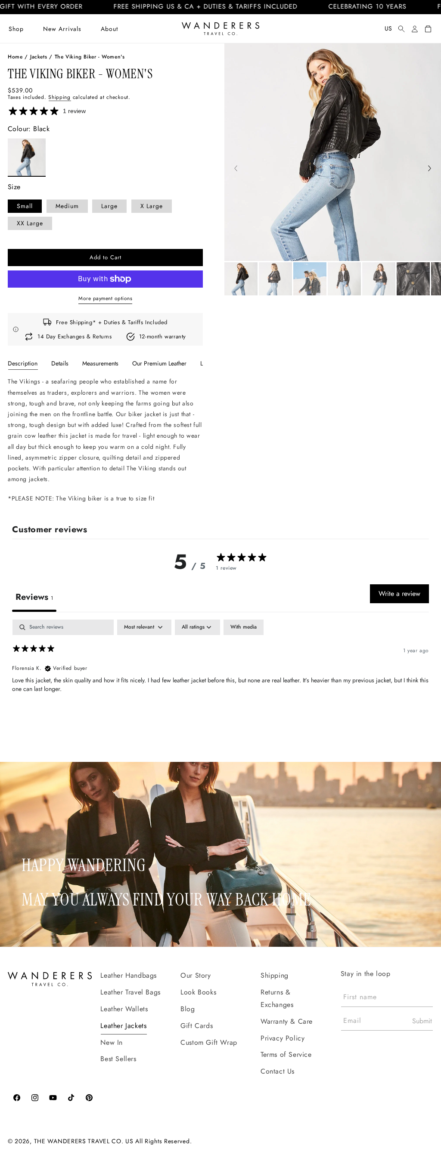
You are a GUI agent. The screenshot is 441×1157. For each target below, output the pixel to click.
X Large (151, 206)
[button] (16, 28)
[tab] (22, 363)
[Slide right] (429, 169)
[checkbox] (244, 627)
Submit (422, 1021)
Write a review (399, 593)
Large (109, 206)
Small (25, 206)
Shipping (59, 97)
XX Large (30, 223)
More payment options (105, 298)
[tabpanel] (105, 440)
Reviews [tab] (34, 597)
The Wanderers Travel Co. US (84, 1141)
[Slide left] (236, 169)
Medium (67, 206)
